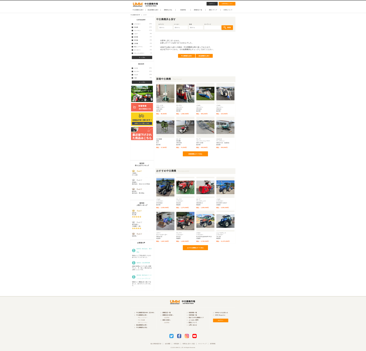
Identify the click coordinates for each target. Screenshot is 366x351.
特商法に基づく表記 (189, 343)
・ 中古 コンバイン (141, 322)
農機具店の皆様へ (168, 315)
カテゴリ (161, 24)
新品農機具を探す (153, 10)
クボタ (143, 68)
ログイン (212, 3)
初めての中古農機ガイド (196, 317)
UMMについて (228, 10)
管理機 (143, 40)
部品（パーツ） (143, 46)
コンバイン (143, 30)
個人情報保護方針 (155, 343)
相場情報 (183, 10)
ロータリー (143, 50)
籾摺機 (143, 37)
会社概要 (167, 343)
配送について (193, 322)
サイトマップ (202, 343)
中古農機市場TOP (135, 15)
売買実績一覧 (193, 315)
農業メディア (213, 10)
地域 (190, 24)
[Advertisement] (195, 72)
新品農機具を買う (141, 325)
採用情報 (213, 343)
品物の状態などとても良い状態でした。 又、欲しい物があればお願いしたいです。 (142, 267)
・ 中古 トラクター (141, 317)
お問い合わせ (193, 325)
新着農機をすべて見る (195, 154)
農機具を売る (168, 10)
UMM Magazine (220, 315)
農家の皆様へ (167, 320)
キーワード (207, 24)
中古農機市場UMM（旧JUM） (145, 312)
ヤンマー (143, 71)
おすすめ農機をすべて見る (195, 248)
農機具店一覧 (198, 10)
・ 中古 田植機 (140, 320)
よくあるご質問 (193, 320)
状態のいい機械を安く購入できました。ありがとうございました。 (141, 283)
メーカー (176, 24)
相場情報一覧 (193, 312)
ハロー (143, 33)
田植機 (143, 27)
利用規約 (176, 343)
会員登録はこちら (227, 3)
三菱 (143, 78)
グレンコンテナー (143, 53)
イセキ (143, 74)
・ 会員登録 (166, 317)
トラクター (143, 24)
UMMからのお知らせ (221, 312)
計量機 (143, 43)
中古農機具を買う (141, 315)
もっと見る (142, 57)
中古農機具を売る (141, 327)
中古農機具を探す (138, 10)
